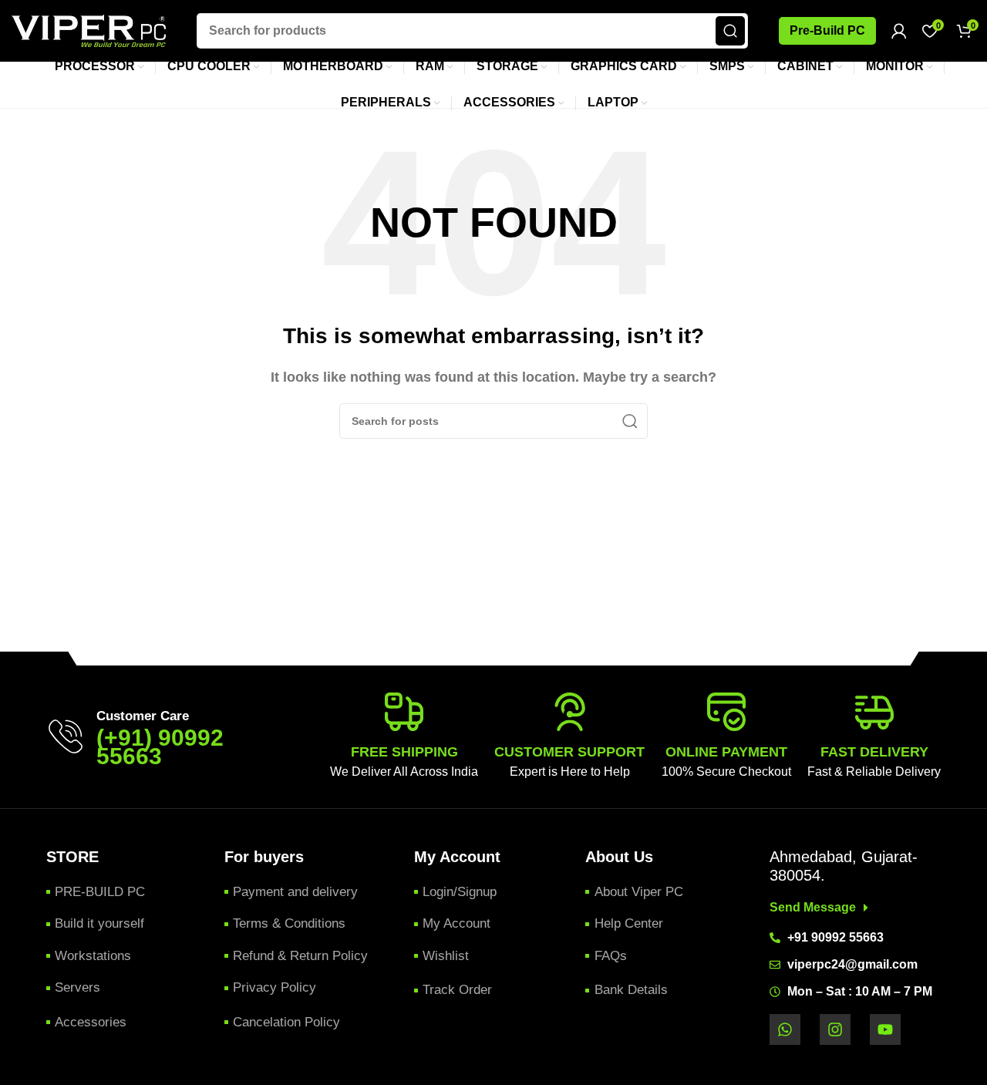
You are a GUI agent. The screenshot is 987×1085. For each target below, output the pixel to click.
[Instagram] (835, 1029)
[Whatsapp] (785, 1029)
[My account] (899, 30)
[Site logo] (89, 29)
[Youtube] (885, 1029)
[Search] (730, 30)
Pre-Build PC (827, 30)
